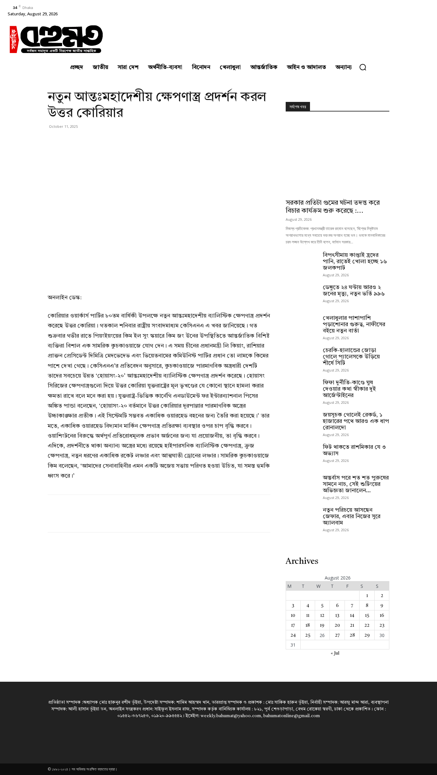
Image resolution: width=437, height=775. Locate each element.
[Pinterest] (83, 140)
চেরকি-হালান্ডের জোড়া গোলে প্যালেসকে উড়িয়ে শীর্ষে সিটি (351, 357)
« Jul (335, 653)
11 (307, 615)
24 (293, 635)
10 (293, 615)
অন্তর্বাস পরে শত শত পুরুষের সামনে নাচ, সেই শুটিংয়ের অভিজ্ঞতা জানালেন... (356, 484)
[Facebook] (54, 140)
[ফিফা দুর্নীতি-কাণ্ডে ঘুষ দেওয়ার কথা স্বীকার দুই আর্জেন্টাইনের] (302, 391)
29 (367, 635)
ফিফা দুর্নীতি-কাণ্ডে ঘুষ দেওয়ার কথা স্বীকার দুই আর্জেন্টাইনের (349, 389)
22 (366, 625)
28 (352, 635)
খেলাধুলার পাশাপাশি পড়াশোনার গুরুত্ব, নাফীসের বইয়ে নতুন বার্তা (354, 324)
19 (322, 625)
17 (293, 625)
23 (382, 625)
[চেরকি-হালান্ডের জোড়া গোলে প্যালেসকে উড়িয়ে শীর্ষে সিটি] (302, 358)
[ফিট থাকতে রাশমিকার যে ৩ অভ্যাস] (302, 455)
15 (367, 615)
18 (308, 625)
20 (337, 625)
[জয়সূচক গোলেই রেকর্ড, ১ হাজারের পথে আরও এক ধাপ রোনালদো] (302, 423)
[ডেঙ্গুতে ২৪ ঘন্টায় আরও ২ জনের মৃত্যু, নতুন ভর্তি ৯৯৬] (302, 295)
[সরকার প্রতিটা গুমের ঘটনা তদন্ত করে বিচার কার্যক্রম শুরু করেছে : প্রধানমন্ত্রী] (337, 157)
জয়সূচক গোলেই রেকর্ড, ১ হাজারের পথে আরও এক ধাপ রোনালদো (356, 421)
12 (322, 615)
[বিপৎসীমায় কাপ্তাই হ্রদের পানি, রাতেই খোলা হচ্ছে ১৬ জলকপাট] (302, 263)
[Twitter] (68, 140)
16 (382, 615)
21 (352, 625)
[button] (362, 67)
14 (352, 615)
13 (337, 615)
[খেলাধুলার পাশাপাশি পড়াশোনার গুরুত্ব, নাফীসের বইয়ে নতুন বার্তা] (302, 326)
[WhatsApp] (98, 140)
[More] (113, 140)
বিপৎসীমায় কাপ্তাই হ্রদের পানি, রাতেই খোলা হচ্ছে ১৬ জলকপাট (355, 261)
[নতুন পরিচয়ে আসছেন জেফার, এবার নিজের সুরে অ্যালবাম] (302, 518)
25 (307, 635)
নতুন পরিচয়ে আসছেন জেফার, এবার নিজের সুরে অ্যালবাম (351, 516)
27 (337, 635)
